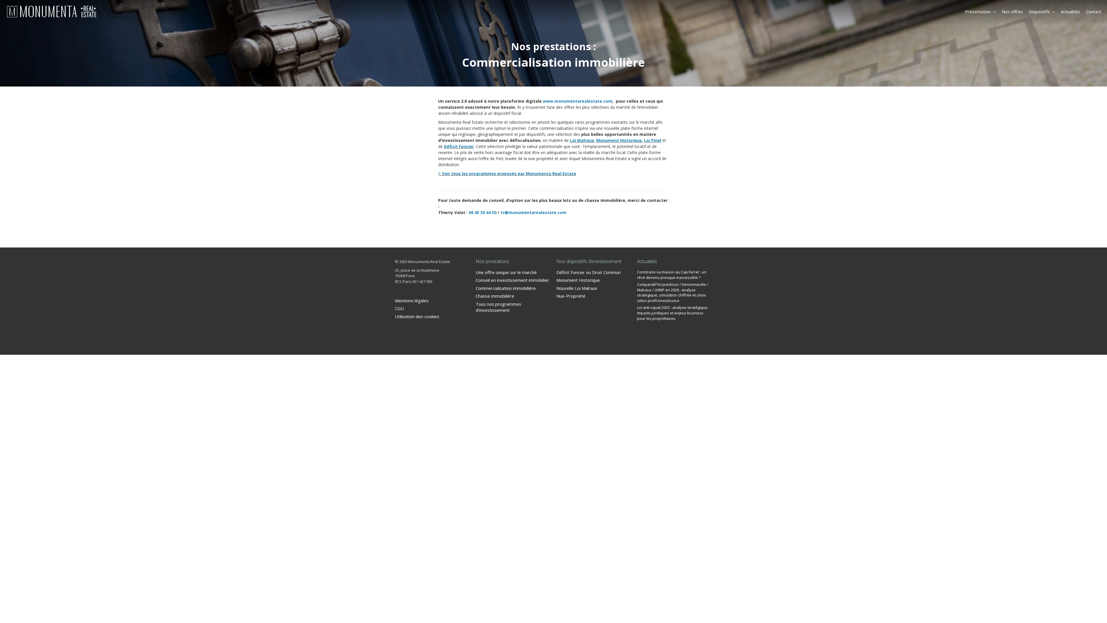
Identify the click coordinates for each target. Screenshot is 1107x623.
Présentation (978, 11)
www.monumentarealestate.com (577, 101)
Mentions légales (412, 300)
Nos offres (1012, 11)
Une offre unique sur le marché (506, 272)
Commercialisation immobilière (506, 288)
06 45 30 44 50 (482, 212)
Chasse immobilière (495, 296)
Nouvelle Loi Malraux (576, 288)
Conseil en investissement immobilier (512, 280)
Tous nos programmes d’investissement (498, 307)
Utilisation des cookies (417, 316)
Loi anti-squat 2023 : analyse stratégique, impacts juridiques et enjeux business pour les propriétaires (672, 313)
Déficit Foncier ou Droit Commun (588, 272)
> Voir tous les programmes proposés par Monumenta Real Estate (507, 173)
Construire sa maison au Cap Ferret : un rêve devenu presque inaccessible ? (671, 274)
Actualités (1070, 11)
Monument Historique (619, 140)
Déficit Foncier (459, 146)
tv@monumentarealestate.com (533, 212)
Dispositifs (1039, 11)
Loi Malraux (582, 140)
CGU (399, 308)
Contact (1093, 11)
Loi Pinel (652, 140)
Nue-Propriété (570, 296)
